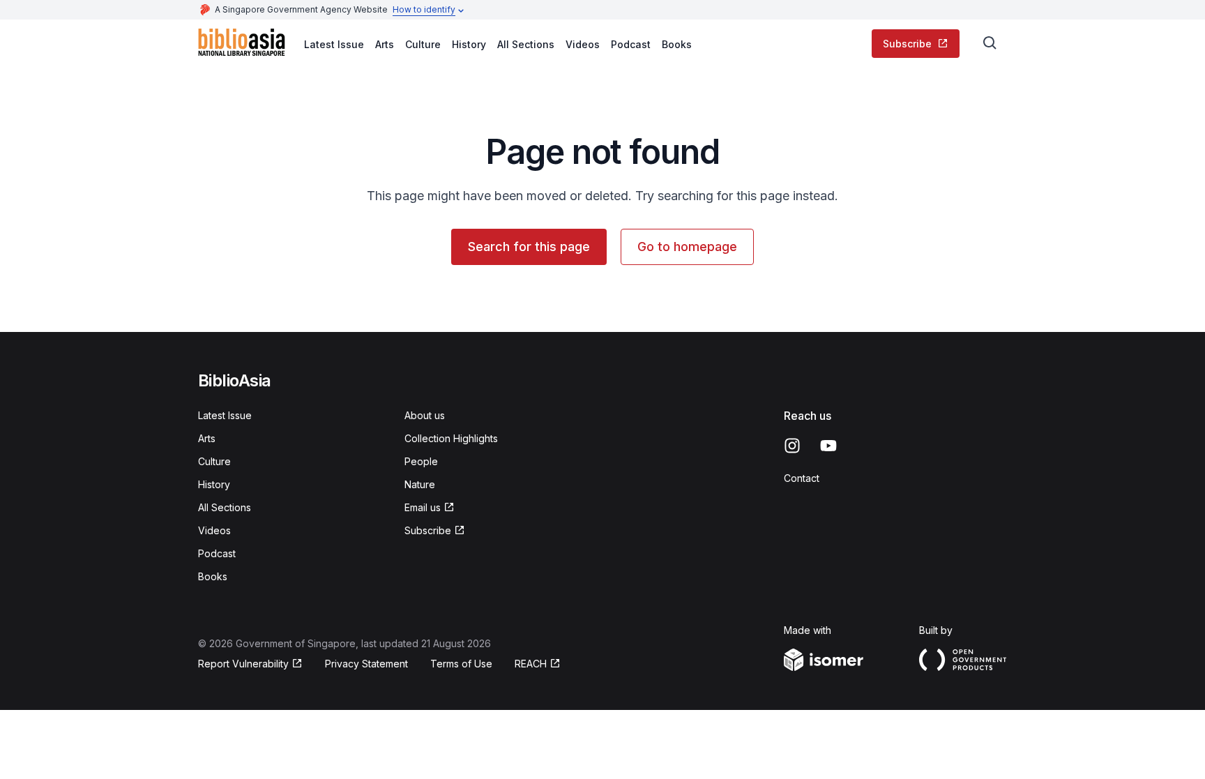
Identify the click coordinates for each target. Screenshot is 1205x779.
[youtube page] (828, 445)
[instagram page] (792, 445)
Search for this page (529, 246)
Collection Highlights (451, 438)
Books (677, 44)
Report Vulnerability (243, 664)
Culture (423, 44)
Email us (422, 507)
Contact (801, 478)
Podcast (631, 44)
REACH (531, 664)
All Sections (525, 44)
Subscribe (907, 44)
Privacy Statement (366, 664)
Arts (384, 44)
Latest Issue (334, 44)
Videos (583, 44)
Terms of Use (461, 664)
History (469, 44)
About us (424, 415)
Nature (419, 484)
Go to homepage (687, 246)
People (421, 461)
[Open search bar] (990, 43)
